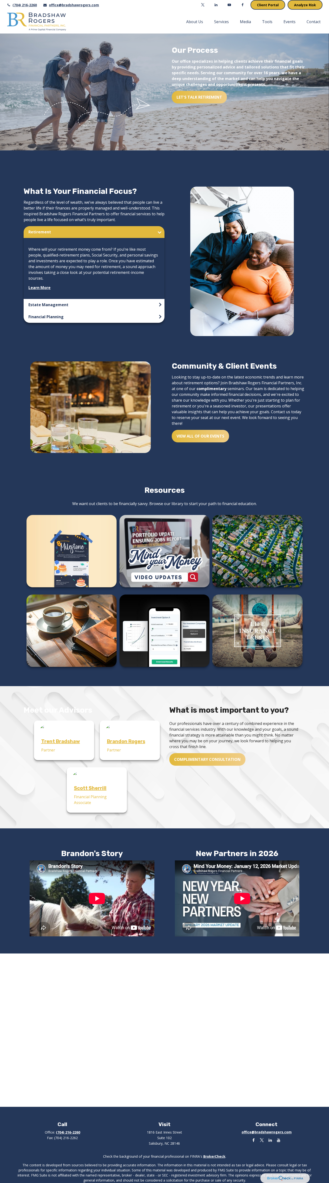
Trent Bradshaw (60, 741)
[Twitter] (202, 5)
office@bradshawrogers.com (74, 5)
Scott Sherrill (90, 788)
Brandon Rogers (126, 741)
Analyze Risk (305, 5)
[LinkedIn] (216, 5)
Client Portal (268, 5)
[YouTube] (229, 5)
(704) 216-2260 (25, 5)
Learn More (39, 287)
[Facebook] (242, 5)
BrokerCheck (214, 1156)
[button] (194, 22)
